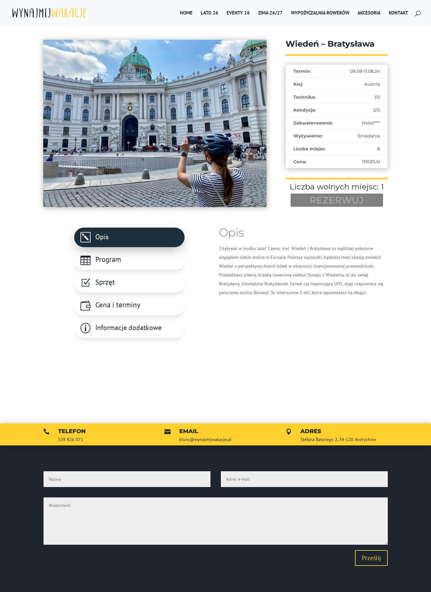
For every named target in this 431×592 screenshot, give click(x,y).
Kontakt (398, 13)
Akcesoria (369, 13)
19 (174, 193)
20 (179, 193)
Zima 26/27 (270, 13)
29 (227, 193)
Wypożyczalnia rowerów (320, 13)
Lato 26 (209, 13)
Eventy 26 (238, 13)
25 (206, 193)
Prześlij (371, 558)
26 (211, 193)
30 (233, 193)
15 (152, 193)
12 (136, 193)
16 (157, 193)
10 (125, 193)
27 (217, 193)
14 (147, 193)
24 (200, 193)
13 (141, 193)
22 (190, 193)
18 (168, 193)
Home (186, 13)
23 (195, 193)
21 (184, 193)
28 (222, 193)
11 (131, 193)
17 (163, 193)
